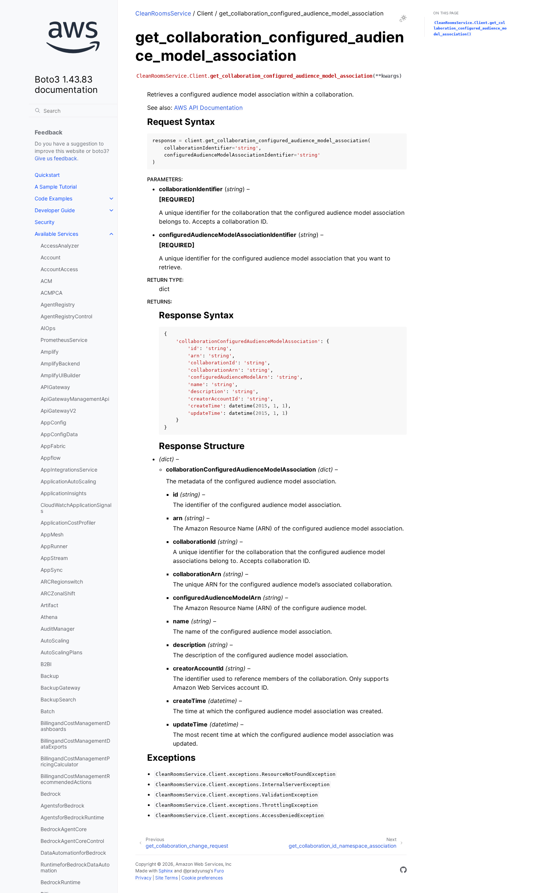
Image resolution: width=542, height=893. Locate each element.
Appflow (50, 458)
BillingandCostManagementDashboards (75, 726)
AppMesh (52, 534)
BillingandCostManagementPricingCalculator (75, 761)
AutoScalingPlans (61, 652)
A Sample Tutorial (56, 186)
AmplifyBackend (60, 363)
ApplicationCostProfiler (68, 522)
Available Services (56, 234)
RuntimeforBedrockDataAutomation (75, 867)
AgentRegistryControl (66, 316)
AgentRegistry (58, 304)
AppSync (52, 570)
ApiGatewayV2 (58, 410)
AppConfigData (59, 434)
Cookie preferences (202, 877)
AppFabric (53, 446)
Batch (48, 711)
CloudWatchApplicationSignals (76, 508)
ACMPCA (51, 293)
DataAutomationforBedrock (73, 853)
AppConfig (53, 422)
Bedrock (51, 794)
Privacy (143, 877)
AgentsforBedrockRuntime (72, 817)
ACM (46, 281)
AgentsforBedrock (62, 805)
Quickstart (47, 175)
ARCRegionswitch (62, 581)
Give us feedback (56, 158)
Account (50, 257)
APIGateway (55, 387)
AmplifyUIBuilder (60, 375)
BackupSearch (58, 699)
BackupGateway (60, 687)
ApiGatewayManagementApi (75, 399)
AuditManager (57, 629)
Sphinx (166, 870)
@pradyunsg (196, 870)
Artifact (49, 605)
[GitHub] (403, 870)
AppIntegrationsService (69, 469)
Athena (49, 617)
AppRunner (54, 546)
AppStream (54, 558)
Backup (50, 676)
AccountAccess (59, 269)
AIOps (48, 328)
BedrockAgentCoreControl (72, 841)
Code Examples (53, 198)
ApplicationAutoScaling (68, 481)
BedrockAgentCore (64, 829)
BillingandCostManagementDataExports (75, 744)
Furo (219, 870)
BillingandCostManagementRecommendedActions (75, 779)
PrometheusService (64, 340)
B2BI (46, 664)
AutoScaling (55, 640)
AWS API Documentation (208, 107)
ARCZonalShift (58, 593)
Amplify (50, 352)
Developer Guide (55, 210)
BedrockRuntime (60, 882)
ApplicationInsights (63, 493)
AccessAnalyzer (60, 245)
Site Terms (166, 877)
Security (45, 222)
